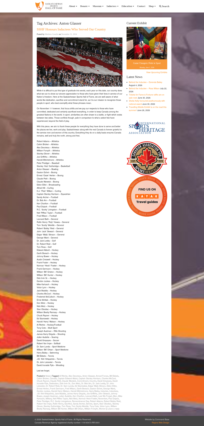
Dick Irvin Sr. (65, 383)
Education (127, 6)
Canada (53, 378)
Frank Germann (57, 388)
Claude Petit (55, 380)
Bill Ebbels (114, 375)
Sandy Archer (79, 403)
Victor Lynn (104, 406)
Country (93, 380)
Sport (96, 403)
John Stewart (104, 393)
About (72, 6)
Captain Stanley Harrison (90, 378)
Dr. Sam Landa (67, 385)
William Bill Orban (75, 408)
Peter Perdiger (43, 401)
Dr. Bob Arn (86, 383)
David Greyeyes (104, 380)
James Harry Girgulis (76, 393)
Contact (141, 6)
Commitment (82, 380)
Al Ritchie (63, 375)
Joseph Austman (50, 396)
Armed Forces (102, 375)
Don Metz (76, 383)
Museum (97, 6)
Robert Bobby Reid (112, 401)
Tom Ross (66, 406)
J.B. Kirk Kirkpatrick (45, 393)
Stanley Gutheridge (52, 406)
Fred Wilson (70, 388)
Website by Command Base (157, 419)
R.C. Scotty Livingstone (61, 401)
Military (49, 398)
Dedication (54, 383)
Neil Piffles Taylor (60, 398)
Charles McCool (109, 378)
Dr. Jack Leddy (99, 383)
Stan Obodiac (105, 403)
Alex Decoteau (75, 375)
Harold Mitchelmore (79, 391)
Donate (84, 6)
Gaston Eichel (96, 388)
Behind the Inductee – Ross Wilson (144, 88)
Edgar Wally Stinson (97, 385)
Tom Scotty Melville (80, 406)
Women (102, 408)
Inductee (104, 391)
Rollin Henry (58, 403)
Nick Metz (73, 398)
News (48, 375)
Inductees (111, 6)
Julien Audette (65, 396)
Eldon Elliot (111, 385)
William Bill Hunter (59, 408)
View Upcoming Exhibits (156, 72)
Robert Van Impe (44, 403)
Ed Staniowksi (81, 385)
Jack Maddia (60, 393)
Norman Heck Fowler (88, 398)
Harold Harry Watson (60, 391)
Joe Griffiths (92, 393)
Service (89, 403)
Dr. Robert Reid (52, 385)
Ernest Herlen (43, 388)
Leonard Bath (91, 396)
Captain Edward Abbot (68, 378)
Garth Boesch (83, 388)
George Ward (109, 388)
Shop (151, 6)
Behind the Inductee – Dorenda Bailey (145, 82)
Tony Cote (94, 406)
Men (115, 396)
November (102, 398)
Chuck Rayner (43, 380)
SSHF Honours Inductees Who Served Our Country (71, 29)
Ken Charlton (78, 396)
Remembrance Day (80, 401)
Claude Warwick (69, 380)
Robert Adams (96, 401)
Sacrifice (68, 403)
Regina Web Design (160, 422)
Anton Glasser (88, 375)
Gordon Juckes (43, 391)
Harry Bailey (94, 391)
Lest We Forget (105, 396)
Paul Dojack (113, 398)
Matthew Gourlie (51, 34)
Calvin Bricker (43, 378)
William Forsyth (91, 408)
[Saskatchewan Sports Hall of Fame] (49, 6)
